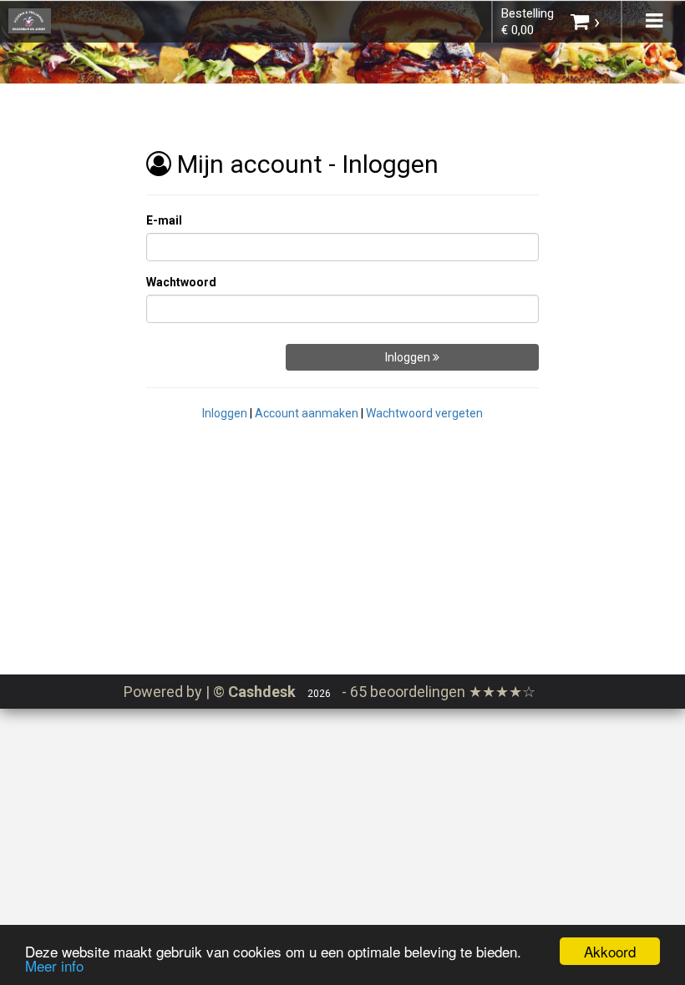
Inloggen (409, 357)
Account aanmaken (306, 413)
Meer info (54, 965)
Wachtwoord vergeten (424, 413)
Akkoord (610, 951)
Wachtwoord (181, 282)
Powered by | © (210, 691)
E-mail (164, 220)
